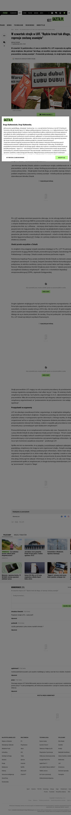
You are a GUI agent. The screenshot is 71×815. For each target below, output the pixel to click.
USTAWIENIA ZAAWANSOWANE (15, 157)
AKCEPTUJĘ (61, 157)
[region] (35, 138)
